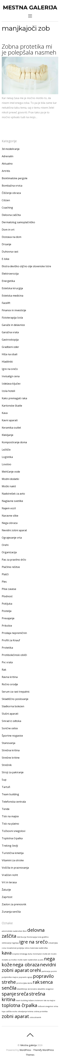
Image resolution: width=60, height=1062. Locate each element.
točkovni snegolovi (45, 1006)
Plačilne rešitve (11, 567)
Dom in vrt (8, 229)
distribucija (21, 937)
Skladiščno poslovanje (15, 699)
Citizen (6, 200)
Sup (4, 779)
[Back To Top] (30, 1035)
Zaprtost (7, 897)
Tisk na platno (10, 823)
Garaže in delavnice (13, 325)
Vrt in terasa (9, 882)
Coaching (7, 207)
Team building (10, 794)
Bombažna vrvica (12, 185)
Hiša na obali (9, 354)
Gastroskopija (10, 339)
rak (36, 982)
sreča (22, 994)
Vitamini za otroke (13, 860)
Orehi (5, 545)
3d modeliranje (11, 149)
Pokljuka (7, 603)
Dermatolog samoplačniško (18, 222)
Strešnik (7, 765)
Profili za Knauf (11, 640)
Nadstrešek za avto (13, 493)
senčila (9, 988)
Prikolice (7, 625)
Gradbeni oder (10, 347)
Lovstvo (6, 464)
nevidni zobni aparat (29, 967)
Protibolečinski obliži (14, 655)
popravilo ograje (25, 977)
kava (7, 953)
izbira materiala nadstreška (36, 948)
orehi (35, 970)
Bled (25, 931)
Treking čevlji (10, 845)
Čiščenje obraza (11, 193)
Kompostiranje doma (14, 442)
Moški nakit (9, 486)
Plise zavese (9, 589)
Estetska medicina (12, 295)
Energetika (8, 281)
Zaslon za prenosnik (14, 904)
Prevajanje (8, 618)
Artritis (6, 171)
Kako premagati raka (14, 398)
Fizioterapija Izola (12, 317)
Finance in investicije (14, 310)
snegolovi (49, 989)
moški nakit (22, 960)
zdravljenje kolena (25, 1011)
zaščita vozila (11, 1011)
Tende (5, 809)
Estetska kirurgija (12, 288)
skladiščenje (22, 989)
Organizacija (9, 552)
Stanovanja (8, 743)
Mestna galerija (28, 1045)
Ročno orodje (10, 684)
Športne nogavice (12, 735)
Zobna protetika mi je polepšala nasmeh (29, 49)
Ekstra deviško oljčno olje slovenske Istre (26, 266)
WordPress (25, 1049)
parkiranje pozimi (49, 971)
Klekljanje (7, 435)
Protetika (7, 647)
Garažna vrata (10, 332)
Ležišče (6, 449)
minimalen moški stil (41, 954)
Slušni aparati (10, 713)
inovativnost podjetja (15, 948)
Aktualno (7, 163)
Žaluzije (6, 889)
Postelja (6, 611)
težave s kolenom (35, 1000)
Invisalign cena (11, 376)
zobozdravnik (35, 1017)
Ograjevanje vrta (12, 537)
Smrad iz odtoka (11, 721)
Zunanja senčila (11, 911)
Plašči (5, 574)
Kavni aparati (10, 420)
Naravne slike (10, 515)
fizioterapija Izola (34, 937)
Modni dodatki (10, 479)
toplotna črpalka (19, 1005)
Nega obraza (9, 523)
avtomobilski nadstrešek (12, 931)
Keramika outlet (11, 427)
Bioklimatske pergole (14, 178)
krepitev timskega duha (22, 954)
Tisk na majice (10, 816)
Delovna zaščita (11, 215)
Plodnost (7, 596)
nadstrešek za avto (36, 960)
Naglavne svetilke (12, 501)
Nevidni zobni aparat (14, 530)
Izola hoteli (8, 391)
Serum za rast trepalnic (16, 691)
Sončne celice (10, 728)
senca (46, 982)
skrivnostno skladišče (36, 989)
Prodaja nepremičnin (14, 633)
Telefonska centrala (14, 801)
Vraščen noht (10, 875)
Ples (4, 581)
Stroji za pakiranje (13, 772)
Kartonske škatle (12, 405)
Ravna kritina (10, 677)
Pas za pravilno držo (14, 559)
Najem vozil (9, 508)
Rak (4, 669)
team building (22, 1000)
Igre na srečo (10, 369)
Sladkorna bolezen (13, 706)
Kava (5, 413)
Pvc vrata (7, 662)
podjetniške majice (10, 977)
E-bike (5, 259)
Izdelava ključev (11, 383)
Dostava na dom (11, 237)
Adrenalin (7, 156)
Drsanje (6, 244)
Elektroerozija (10, 273)
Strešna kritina (11, 750)
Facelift (6, 303)
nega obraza (26, 964)
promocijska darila (24, 983)
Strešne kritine (11, 757)
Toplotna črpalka (12, 838)
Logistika (7, 457)
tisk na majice (49, 1000)
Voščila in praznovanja (15, 867)
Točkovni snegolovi (13, 831)
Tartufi (6, 787)
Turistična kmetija (13, 853)
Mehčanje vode (11, 471)
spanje (9, 994)
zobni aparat (15, 1016)
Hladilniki (7, 361)
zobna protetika (41, 1011)
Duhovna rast (10, 251)
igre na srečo (33, 942)
